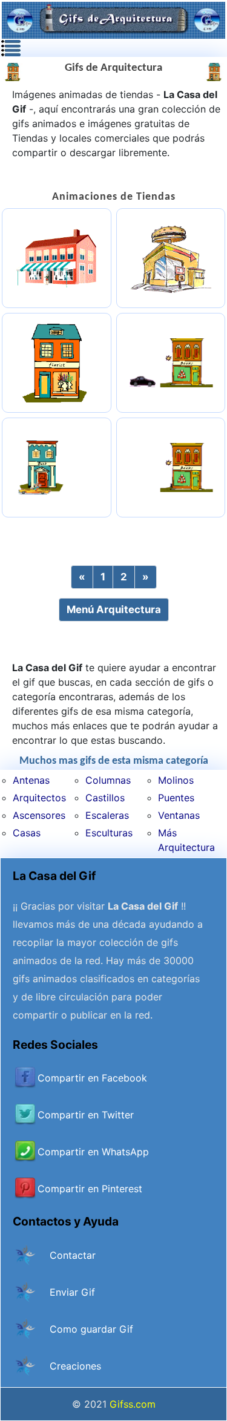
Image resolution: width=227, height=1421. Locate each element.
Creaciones (75, 1366)
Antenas (31, 780)
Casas (27, 833)
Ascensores (39, 815)
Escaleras (107, 815)
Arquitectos (39, 798)
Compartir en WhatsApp (93, 1152)
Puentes (176, 798)
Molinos (176, 780)
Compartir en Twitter (86, 1115)
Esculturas (109, 833)
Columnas (108, 780)
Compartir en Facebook (92, 1078)
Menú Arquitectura (114, 609)
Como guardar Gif (91, 1329)
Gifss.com (133, 1404)
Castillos (105, 798)
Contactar (73, 1255)
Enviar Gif (72, 1292)
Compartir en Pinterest (90, 1189)
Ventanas (179, 815)
